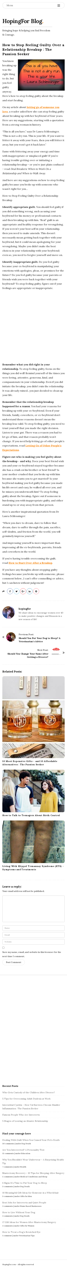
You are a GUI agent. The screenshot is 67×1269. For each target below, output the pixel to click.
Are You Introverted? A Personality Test (23, 1149)
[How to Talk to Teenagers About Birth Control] (33, 791)
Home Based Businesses (30, 1206)
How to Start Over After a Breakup (30, 562)
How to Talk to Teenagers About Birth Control (31, 815)
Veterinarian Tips (27, 1236)
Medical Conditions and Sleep (33, 1177)
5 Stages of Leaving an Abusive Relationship (25, 1121)
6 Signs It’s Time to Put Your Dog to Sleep (24, 1183)
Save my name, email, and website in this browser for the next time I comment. (31, 954)
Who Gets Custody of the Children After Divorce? (28, 1092)
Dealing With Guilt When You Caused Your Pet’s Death (31, 1140)
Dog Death (26, 1144)
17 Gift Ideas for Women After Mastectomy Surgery (29, 1222)
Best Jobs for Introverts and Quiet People (24, 1202)
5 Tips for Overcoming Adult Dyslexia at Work (26, 1098)
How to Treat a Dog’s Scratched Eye (21, 1232)
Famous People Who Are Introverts (21, 1114)
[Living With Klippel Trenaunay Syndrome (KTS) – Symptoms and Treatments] (33, 841)
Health (23, 1167)
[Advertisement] (33, 326)
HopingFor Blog (22, 21)
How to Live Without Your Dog (18, 1212)
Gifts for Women (27, 1226)
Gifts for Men (26, 1196)
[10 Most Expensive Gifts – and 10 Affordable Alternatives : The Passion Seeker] (33, 717)
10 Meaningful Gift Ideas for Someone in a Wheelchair (30, 1192)
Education (25, 1153)
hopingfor (25, 608)
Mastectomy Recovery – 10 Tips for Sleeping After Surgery (33, 1173)
